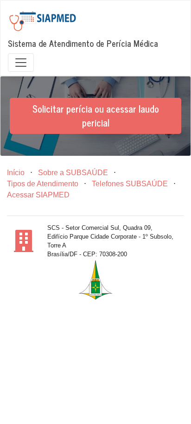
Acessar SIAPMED (38, 195)
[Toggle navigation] (21, 62)
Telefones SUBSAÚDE (130, 184)
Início (16, 173)
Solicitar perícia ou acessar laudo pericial (95, 115)
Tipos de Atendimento (42, 184)
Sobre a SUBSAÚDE (73, 173)
